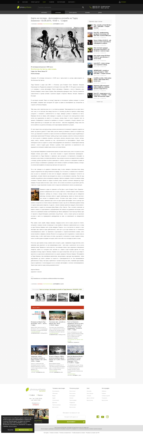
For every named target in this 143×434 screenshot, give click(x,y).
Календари (72, 395)
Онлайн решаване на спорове (78, 432)
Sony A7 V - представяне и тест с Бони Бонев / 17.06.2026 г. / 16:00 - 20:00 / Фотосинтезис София (102, 95)
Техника (87, 12)
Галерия (51, 2)
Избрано (104, 391)
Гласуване (104, 398)
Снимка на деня (106, 395)
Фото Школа (73, 12)
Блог (44, 2)
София (32, 395)
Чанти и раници (56, 405)
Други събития (90, 398)
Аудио (53, 398)
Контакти (71, 2)
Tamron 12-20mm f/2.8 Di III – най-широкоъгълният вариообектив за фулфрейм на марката (102, 42)
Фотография (61, 2)
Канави (71, 398)
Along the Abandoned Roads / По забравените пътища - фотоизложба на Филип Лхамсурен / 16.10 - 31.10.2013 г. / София (75, 359)
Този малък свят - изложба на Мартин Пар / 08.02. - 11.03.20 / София (57, 323)
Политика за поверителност (65, 432)
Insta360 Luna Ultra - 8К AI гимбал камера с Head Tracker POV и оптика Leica (102, 79)
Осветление (55, 400)
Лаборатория (73, 405)
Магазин (25, 2)
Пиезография (73, 400)
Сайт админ (46, 432)
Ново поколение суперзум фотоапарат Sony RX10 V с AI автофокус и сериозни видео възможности (101, 49)
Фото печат (72, 391)
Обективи (55, 393)
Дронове (54, 402)
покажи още (100, 101)
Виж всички (55, 407)
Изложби (58, 12)
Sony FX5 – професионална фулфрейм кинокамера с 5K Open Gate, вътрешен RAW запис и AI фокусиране (102, 34)
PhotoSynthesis (47, 23)
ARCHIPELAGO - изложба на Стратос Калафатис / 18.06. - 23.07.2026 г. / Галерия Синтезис (102, 72)
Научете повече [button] (13, 426)
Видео (54, 395)
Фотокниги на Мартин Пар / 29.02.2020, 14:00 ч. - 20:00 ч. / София (39, 323)
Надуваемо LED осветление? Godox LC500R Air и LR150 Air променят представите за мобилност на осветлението (101, 87)
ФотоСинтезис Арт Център (39, 69)
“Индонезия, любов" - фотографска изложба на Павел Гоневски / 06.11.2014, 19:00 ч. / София (39, 359)
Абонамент (71, 422)
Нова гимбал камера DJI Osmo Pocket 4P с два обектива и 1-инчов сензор (102, 57)
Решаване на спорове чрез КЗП (92, 432)
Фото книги (72, 393)
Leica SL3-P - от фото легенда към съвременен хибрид (101, 63)
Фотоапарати (55, 391)
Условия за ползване (54, 432)
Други (100, 12)
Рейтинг (104, 393)
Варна (40, 395)
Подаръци (72, 402)
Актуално (44, 12)
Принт (35, 2)
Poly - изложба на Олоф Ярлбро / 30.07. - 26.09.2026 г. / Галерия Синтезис (102, 26)
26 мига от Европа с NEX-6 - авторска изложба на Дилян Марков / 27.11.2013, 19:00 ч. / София (57, 359)
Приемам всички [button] (24, 430)
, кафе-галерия (51, 69)
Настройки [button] (10, 430)
